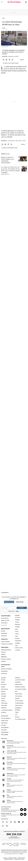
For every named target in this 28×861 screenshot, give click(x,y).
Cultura (3, 698)
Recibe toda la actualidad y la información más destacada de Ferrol (15, 785)
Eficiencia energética (6, 668)
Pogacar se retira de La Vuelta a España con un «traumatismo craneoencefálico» (7, 159)
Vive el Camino (19, 700)
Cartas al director (5, 641)
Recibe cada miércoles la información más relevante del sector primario (16, 763)
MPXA (11, 845)
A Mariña (17, 619)
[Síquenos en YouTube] (19, 822)
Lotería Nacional (11, 140)
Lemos (17, 633)
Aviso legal (5, 857)
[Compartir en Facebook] (9, 59)
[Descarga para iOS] (21, 809)
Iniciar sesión (19, 602)
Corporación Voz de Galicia (7, 843)
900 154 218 (14, 834)
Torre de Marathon (5, 718)
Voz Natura (17, 844)
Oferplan (3, 654)
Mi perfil (3, 631)
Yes (16, 714)
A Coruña (17, 617)
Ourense (17, 638)
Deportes (3, 693)
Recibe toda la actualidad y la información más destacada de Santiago (15, 791)
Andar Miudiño (5, 727)
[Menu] (2, 2)
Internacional (4, 689)
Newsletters (4, 633)
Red (16, 691)
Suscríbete (4, 625)
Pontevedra (18, 640)
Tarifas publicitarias (6, 649)
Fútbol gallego (4, 732)
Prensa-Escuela (23, 844)
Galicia (3, 682)
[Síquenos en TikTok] (23, 822)
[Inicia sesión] (25, 2)
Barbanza (17, 624)
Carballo (17, 626)
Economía (3, 684)
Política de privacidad (12, 857)
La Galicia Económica (6, 710)
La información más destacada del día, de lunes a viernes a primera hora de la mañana (15, 742)
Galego (17, 611)
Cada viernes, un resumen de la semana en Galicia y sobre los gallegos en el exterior (16, 774)
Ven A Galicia (18, 696)
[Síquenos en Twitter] (7, 822)
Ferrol (16, 631)
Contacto (3, 661)
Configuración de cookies (19, 859)
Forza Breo (4, 730)
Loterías (23, 140)
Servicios (3, 652)
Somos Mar (4, 705)
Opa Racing (4, 723)
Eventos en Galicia (6, 659)
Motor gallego (4, 734)
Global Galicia (18, 684)
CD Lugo (3, 725)
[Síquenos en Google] (7, 826)
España (3, 686)
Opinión (3, 691)
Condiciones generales (8, 859)
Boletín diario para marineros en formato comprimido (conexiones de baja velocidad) (16, 768)
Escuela (17, 717)
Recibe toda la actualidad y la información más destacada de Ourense (15, 801)
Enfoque (17, 698)
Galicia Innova (18, 705)
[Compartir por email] (6, 59)
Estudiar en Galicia (20, 686)
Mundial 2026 (4, 716)
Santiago (17, 643)
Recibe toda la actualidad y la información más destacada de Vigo (15, 796)
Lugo (16, 636)
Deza (16, 629)
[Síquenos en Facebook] (3, 822)
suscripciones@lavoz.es (14, 837)
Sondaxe (8, 844)
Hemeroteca (4, 622)
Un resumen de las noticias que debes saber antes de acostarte (16, 747)
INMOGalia (4, 656)
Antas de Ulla (18, 140)
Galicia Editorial (15, 845)
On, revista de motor (20, 719)
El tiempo (3, 712)
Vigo (16, 645)
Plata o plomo (18, 693)
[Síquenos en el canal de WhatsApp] (3, 826)
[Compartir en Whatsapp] (3, 59)
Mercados (17, 710)
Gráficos (3, 700)
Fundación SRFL (16, 843)
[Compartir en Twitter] (12, 59)
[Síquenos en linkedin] (15, 822)
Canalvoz (12, 844)
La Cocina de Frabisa (20, 689)
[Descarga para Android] (25, 809)
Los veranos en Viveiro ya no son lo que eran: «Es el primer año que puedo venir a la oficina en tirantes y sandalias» (10, 169)
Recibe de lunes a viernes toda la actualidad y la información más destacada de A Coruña (15, 780)
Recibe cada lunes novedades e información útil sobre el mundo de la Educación (16, 758)
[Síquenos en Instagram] (11, 822)
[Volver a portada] (14, 2)
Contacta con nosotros (6, 644)
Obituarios (3, 707)
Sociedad (3, 696)
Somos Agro (4, 703)
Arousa (17, 622)
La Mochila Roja (19, 703)
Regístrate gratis (9, 602)
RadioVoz (3, 844)
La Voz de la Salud (20, 679)
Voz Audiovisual (23, 843)
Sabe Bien (18, 682)
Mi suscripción (4, 618)
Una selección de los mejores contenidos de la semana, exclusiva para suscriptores (16, 752)
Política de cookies (21, 857)
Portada (3, 679)
